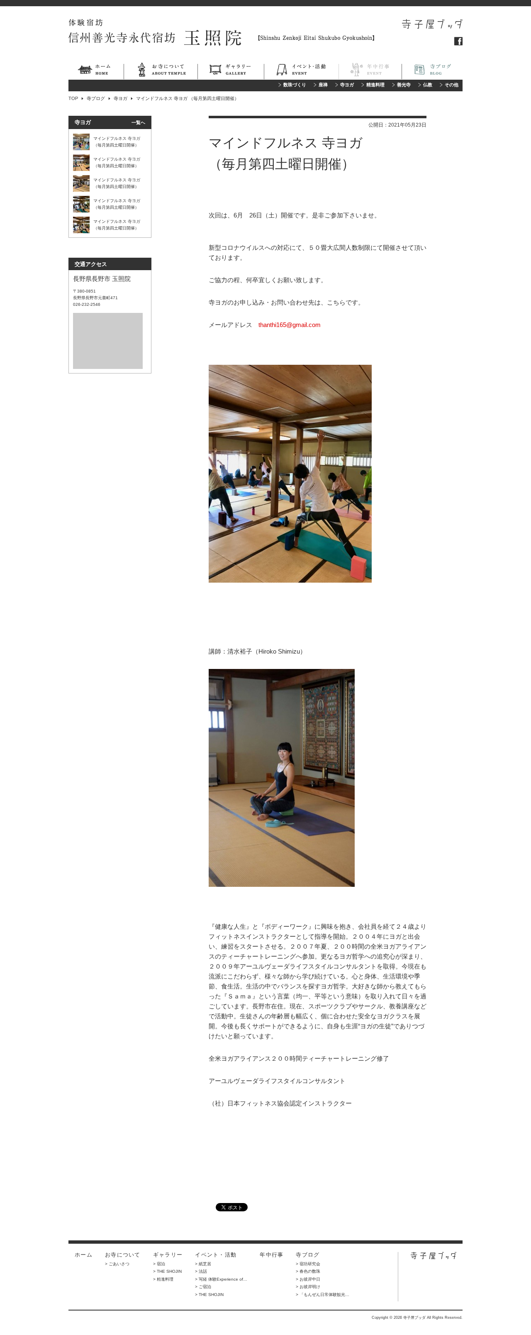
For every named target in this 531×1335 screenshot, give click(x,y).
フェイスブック (458, 41)
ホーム (96, 71)
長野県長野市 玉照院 (102, 278)
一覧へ (138, 122)
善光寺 (404, 85)
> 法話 (201, 1271)
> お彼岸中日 (308, 1279)
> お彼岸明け (308, 1286)
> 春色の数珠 (308, 1271)
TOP (73, 98)
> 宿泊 (159, 1264)
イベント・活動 (301, 71)
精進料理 (375, 85)
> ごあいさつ (117, 1264)
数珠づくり (294, 85)
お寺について (160, 71)
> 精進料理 (163, 1279)
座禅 (323, 85)
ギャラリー (230, 71)
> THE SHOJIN (167, 1271)
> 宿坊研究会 (308, 1264)
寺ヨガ (347, 85)
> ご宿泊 (203, 1286)
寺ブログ (432, 71)
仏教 (427, 85)
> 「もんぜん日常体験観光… (322, 1294)
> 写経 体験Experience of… (221, 1279)
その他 (451, 85)
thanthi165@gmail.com (289, 324)
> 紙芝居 (203, 1264)
